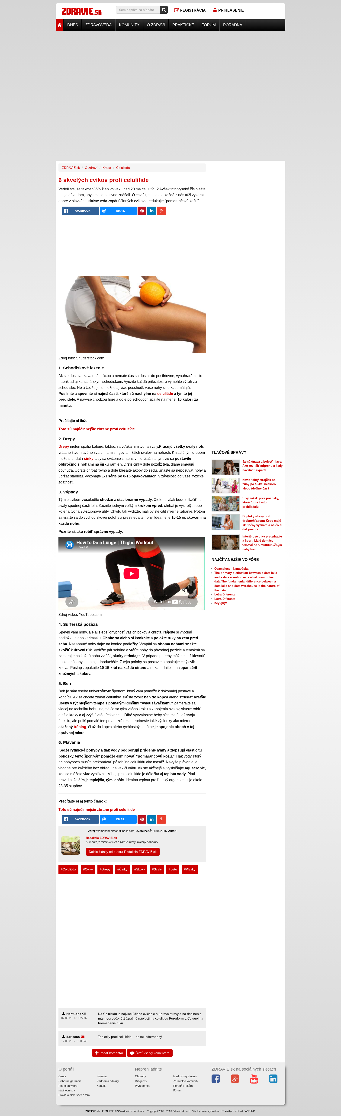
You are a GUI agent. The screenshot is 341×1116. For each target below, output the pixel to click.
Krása (107, 167)
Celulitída (123, 167)
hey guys (220, 603)
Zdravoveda (98, 25)
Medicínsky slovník (185, 1076)
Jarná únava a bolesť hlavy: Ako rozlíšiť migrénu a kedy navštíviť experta (262, 466)
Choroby (140, 1076)
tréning (80, 727)
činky (88, 458)
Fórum (209, 25)
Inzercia (102, 1076)
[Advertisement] (170, 63)
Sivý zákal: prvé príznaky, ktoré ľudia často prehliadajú (260, 502)
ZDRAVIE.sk (71, 167)
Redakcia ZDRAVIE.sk (101, 838)
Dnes (72, 25)
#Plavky (189, 869)
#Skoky (139, 869)
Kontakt (101, 1085)
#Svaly (157, 869)
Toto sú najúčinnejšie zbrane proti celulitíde (96, 429)
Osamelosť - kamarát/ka (231, 568)
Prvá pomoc (142, 1085)
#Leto (173, 869)
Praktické (183, 25)
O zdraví (156, 25)
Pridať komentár (111, 1053)
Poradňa (232, 25)
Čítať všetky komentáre (152, 1053)
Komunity (129, 25)
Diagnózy (141, 1081)
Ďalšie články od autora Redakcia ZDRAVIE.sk (123, 852)
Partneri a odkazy (108, 1081)
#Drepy (105, 869)
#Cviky (88, 869)
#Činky (122, 869)
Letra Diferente (224, 594)
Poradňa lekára (183, 1085)
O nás (62, 1076)
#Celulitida (68, 869)
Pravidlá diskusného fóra (74, 1095)
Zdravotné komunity (185, 1081)
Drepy (63, 446)
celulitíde (165, 394)
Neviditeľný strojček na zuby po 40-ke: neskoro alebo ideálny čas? (259, 484)
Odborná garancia (69, 1081)
